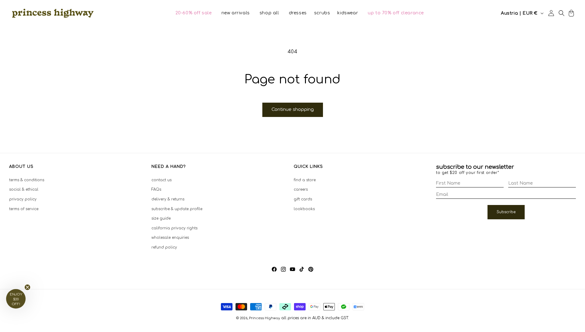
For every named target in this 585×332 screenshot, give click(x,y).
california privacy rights (174, 228)
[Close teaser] (27, 287)
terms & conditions (26, 180)
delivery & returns (167, 199)
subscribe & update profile (176, 209)
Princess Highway (264, 318)
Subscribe (506, 212)
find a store (305, 180)
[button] (194, 13)
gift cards (303, 199)
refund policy (164, 247)
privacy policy (23, 199)
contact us (161, 180)
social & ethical (23, 189)
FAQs (156, 189)
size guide (161, 218)
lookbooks (304, 209)
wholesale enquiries (170, 237)
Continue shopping (292, 109)
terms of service (23, 209)
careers (301, 189)
